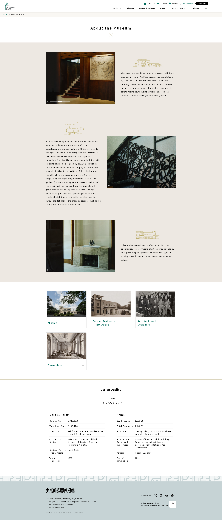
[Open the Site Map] (216, 6)
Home (5, 15)
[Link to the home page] (9, 6)
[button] (52, 101)
